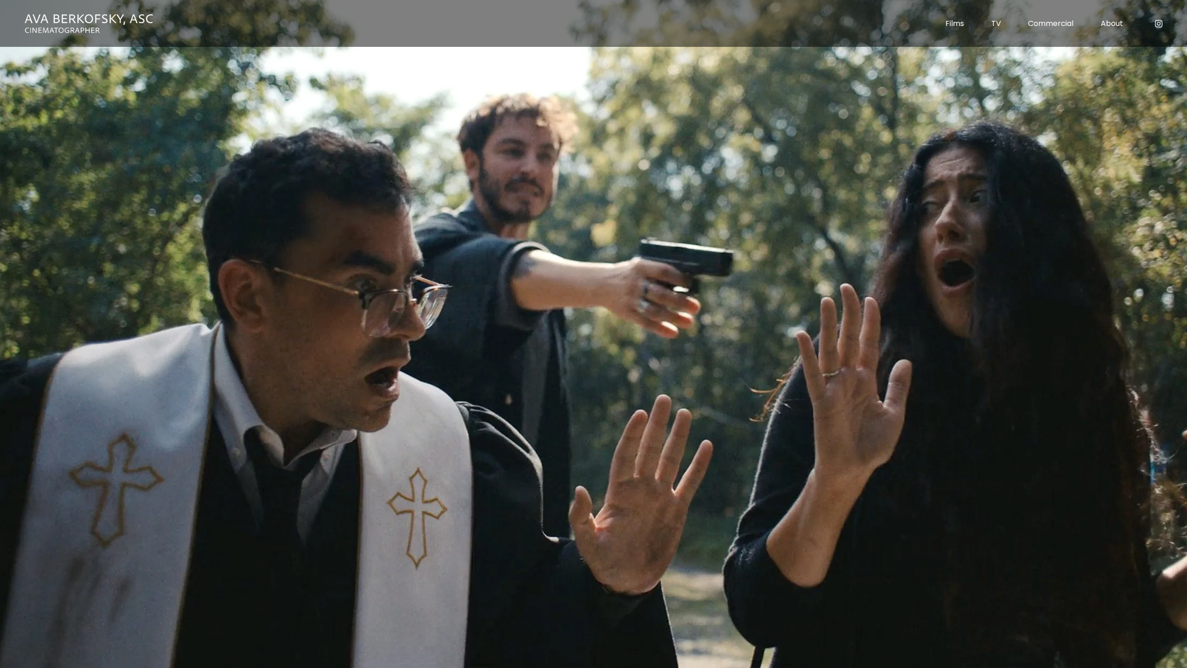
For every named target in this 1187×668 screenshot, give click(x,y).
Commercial (1050, 23)
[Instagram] (1158, 23)
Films (954, 23)
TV (996, 23)
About (1112, 23)
